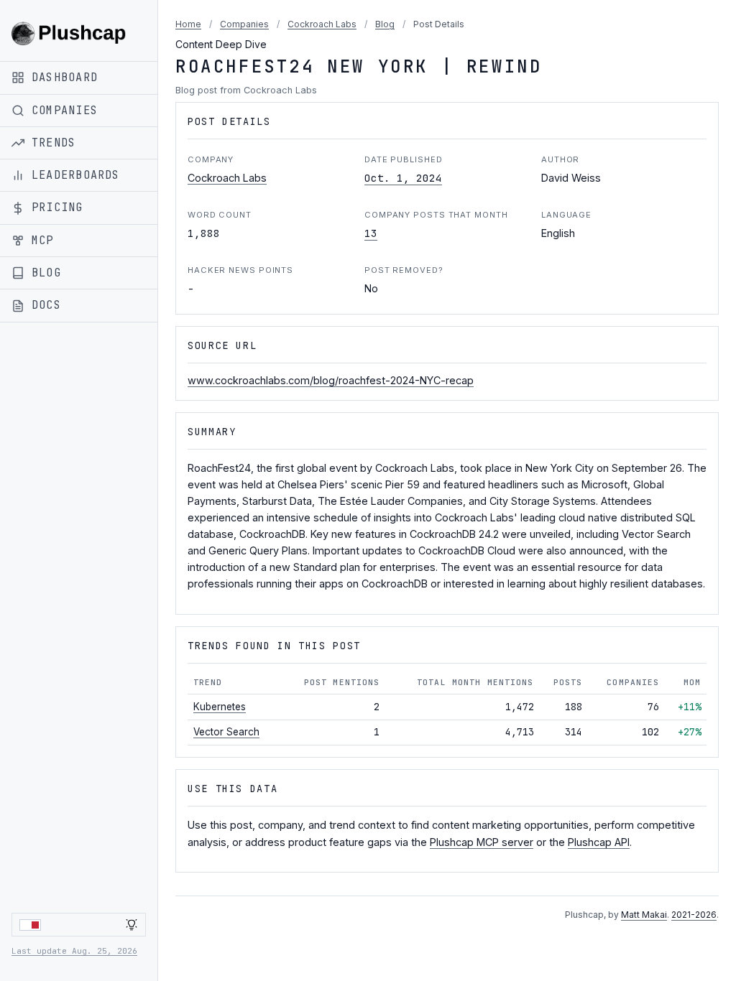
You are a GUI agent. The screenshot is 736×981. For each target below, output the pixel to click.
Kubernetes (219, 706)
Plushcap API (599, 842)
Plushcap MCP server (481, 842)
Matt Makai (644, 914)
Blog (385, 24)
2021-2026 (694, 914)
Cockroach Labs (322, 24)
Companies (244, 24)
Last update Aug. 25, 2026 (74, 951)
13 (370, 233)
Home (188, 24)
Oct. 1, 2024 (403, 178)
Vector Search (226, 732)
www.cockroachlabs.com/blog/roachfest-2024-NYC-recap (331, 380)
